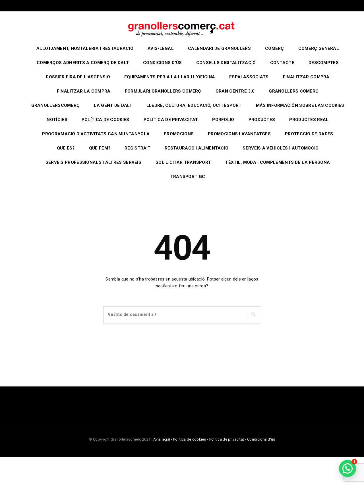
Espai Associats (249, 76)
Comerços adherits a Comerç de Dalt (83, 62)
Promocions (179, 133)
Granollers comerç (293, 91)
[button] (347, 468)
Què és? (66, 148)
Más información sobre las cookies (300, 105)
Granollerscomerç (55, 105)
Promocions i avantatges (239, 133)
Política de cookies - (191, 439)
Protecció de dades (309, 133)
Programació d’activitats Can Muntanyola (96, 133)
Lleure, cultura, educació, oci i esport (194, 105)
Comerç (274, 48)
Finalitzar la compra (84, 91)
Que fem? (99, 148)
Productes (262, 119)
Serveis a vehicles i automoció (280, 148)
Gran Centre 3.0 (235, 91)
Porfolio (223, 119)
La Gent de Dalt (113, 105)
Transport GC (187, 176)
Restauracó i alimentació (196, 148)
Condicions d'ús (261, 439)
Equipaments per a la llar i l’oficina (169, 76)
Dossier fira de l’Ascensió (78, 76)
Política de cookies (105, 119)
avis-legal (161, 48)
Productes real (308, 119)
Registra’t (137, 148)
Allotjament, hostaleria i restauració (84, 48)
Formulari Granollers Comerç (163, 91)
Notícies (57, 119)
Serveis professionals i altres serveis (93, 162)
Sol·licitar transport (183, 162)
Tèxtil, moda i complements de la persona (277, 162)
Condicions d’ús (162, 62)
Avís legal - (163, 439)
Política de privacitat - (228, 439)
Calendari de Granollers (219, 48)
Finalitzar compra (306, 76)
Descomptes (324, 62)
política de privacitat (171, 119)
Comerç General (318, 48)
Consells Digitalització (226, 62)
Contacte (282, 62)
